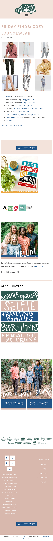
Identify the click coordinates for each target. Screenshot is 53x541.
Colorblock (10, 117)
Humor (43, 464)
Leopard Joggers (25, 105)
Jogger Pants (28, 99)
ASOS (8, 96)
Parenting (43, 473)
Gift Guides (7, 126)
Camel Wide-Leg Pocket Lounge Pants (22, 114)
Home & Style (19, 126)
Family (43, 469)
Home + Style (43, 460)
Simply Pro (24, 537)
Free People (24, 111)
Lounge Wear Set (28, 102)
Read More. (38, 266)
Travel (43, 482)
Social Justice (43, 477)
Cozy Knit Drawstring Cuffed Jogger (28, 108)
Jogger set (10, 120)
